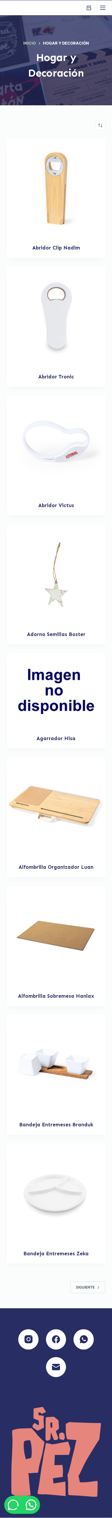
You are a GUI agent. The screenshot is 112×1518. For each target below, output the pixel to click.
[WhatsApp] (83, 1339)
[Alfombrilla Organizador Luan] (56, 806)
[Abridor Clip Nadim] (56, 187)
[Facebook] (56, 1339)
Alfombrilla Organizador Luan (56, 867)
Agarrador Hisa (56, 738)
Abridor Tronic (56, 377)
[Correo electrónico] (56, 1367)
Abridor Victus (56, 505)
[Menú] (102, 7)
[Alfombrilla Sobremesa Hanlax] (56, 935)
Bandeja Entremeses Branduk (56, 1125)
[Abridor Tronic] (56, 316)
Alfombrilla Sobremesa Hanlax (56, 996)
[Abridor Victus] (56, 445)
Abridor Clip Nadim (56, 248)
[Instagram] (28, 1339)
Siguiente (85, 1287)
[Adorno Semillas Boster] (56, 573)
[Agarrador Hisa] (56, 690)
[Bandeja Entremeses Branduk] (56, 1064)
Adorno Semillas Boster (56, 634)
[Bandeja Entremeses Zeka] (56, 1193)
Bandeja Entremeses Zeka (56, 1254)
